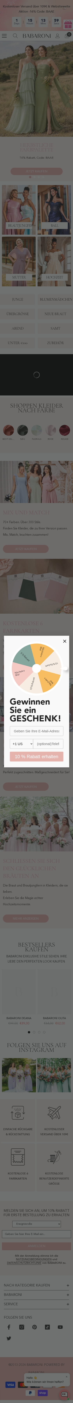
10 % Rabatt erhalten (36, 756)
